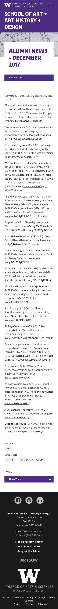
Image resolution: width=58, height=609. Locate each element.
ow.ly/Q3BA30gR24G (23, 156)
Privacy (17, 604)
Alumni (10, 460)
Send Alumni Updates (29, 546)
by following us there (27, 121)
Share (11, 472)
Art (8, 448)
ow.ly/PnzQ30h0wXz (35, 359)
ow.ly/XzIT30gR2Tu (38, 230)
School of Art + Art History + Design (25, 20)
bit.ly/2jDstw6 (12, 244)
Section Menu (16, 77)
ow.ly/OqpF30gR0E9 (28, 139)
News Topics (15, 479)
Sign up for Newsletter (29, 541)
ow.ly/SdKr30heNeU (15, 417)
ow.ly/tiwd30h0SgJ (33, 186)
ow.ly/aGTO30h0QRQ (16, 320)
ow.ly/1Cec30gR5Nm (38, 280)
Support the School (29, 551)
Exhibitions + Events (32, 460)
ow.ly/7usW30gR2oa (15, 338)
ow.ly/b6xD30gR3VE (15, 262)
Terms (29, 604)
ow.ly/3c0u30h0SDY (29, 431)
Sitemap (42, 604)
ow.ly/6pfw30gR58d (15, 216)
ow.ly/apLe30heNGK (16, 403)
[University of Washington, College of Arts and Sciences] (23, 5)
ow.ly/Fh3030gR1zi (14, 302)
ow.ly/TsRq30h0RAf (15, 377)
